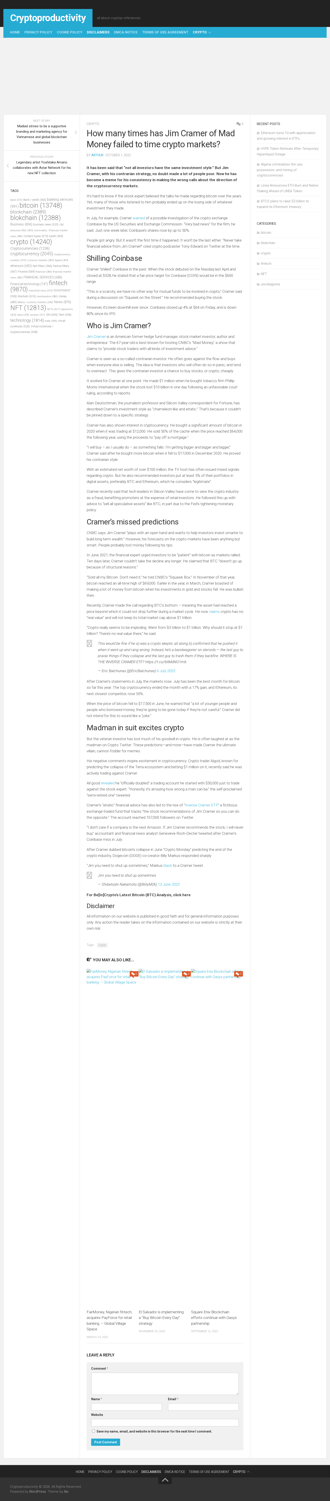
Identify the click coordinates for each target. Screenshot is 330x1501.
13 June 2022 (169, 884)
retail (23, 314)
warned (139, 218)
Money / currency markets (35, 302)
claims (214, 611)
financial (44, 271)
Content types (36, 236)
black (167, 865)
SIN (52, 314)
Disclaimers (98, 32)
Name (96, 1399)
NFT (28, 308)
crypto (200, 32)
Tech (65, 314)
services (37, 314)
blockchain (28, 212)
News (62, 302)
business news (45, 224)
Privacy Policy (38, 32)
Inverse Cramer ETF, (201, 805)
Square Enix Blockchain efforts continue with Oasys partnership (214, 1318)
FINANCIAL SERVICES (43, 277)
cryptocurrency (31, 253)
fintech (266, 264)
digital (61, 260)
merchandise (47, 296)
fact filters (42, 266)
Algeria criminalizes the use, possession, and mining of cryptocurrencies (280, 169)
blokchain (35, 218)
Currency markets (40, 260)
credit (56, 236)
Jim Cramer (97, 336)
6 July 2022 (166, 671)
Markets (27, 296)
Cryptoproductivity (48, 17)
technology (27, 320)
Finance (26, 271)
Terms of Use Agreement (165, 32)
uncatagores (270, 284)
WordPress (37, 1492)
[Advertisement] (165, 76)
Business (21, 224)
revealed (107, 783)
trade (51, 320)
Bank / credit (34, 199)
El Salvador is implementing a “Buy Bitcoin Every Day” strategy (161, 1318)
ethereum (21, 266)
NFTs (53, 309)
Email (173, 1399)
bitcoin (41, 205)
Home (15, 32)
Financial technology (29, 284)
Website (97, 1415)
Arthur (97, 155)
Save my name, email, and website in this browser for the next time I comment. (154, 1431)
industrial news (41, 290)
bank (16, 199)
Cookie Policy (69, 32)
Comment (99, 1368)
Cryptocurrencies (30, 248)
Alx (66, 1492)
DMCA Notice (126, 32)
